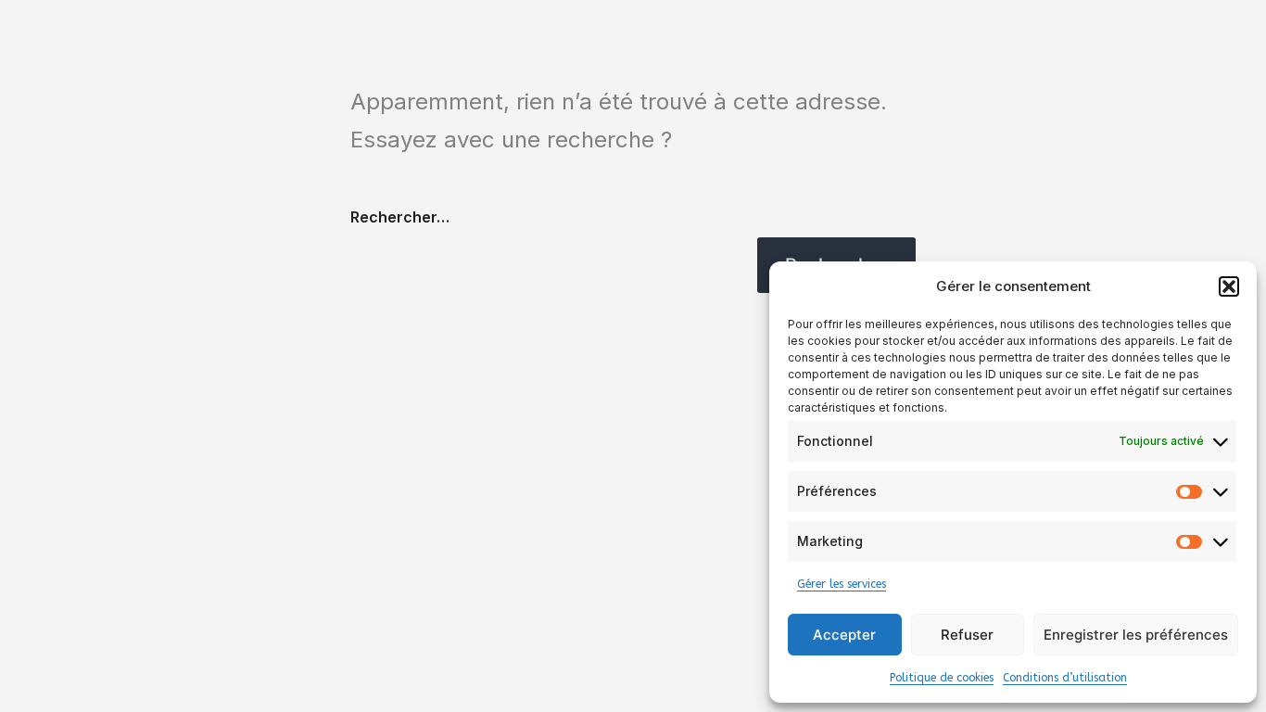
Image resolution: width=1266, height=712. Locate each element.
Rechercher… (399, 217)
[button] (1229, 286)
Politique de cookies (942, 677)
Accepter (844, 634)
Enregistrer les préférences (1136, 634)
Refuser (967, 634)
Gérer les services (841, 584)
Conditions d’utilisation (1065, 677)
